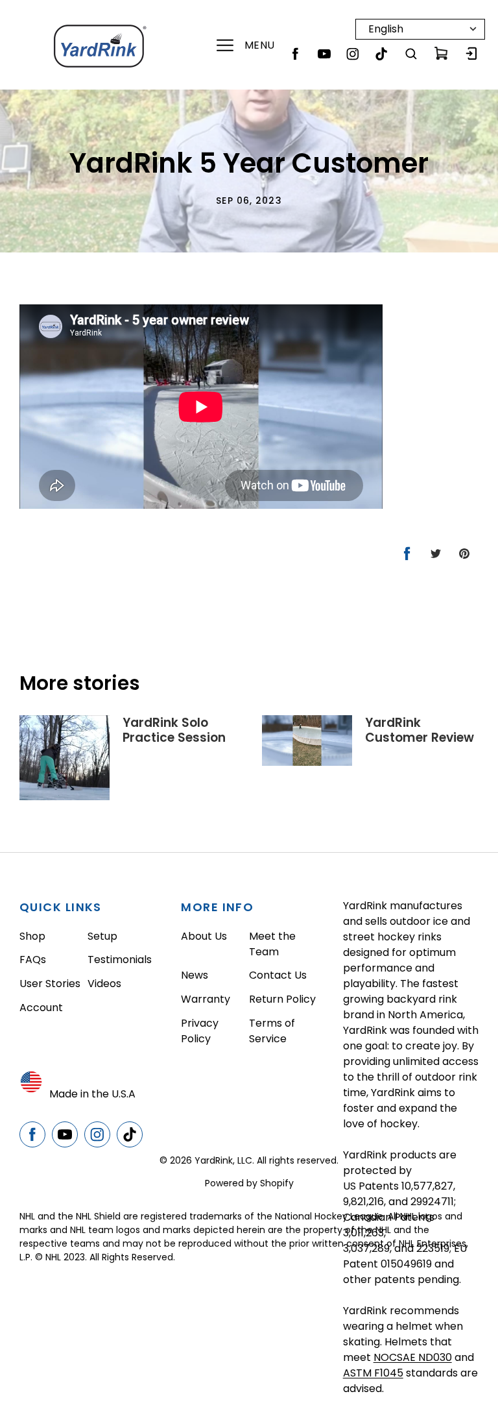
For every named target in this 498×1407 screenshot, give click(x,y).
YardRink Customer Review (419, 730)
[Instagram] (352, 54)
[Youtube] (324, 54)
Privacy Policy (200, 1031)
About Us (204, 936)
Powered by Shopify (249, 1183)
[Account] (470, 54)
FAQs (32, 959)
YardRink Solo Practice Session (174, 730)
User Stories (49, 983)
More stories (79, 683)
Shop (32, 936)
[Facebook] (295, 54)
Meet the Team (272, 944)
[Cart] (441, 54)
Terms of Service (272, 1031)
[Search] (411, 54)
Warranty (205, 999)
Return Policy (282, 999)
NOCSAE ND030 (413, 1357)
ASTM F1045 (373, 1372)
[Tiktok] (381, 54)
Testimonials (120, 959)
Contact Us (278, 975)
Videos (104, 983)
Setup (102, 936)
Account (41, 1007)
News (194, 975)
